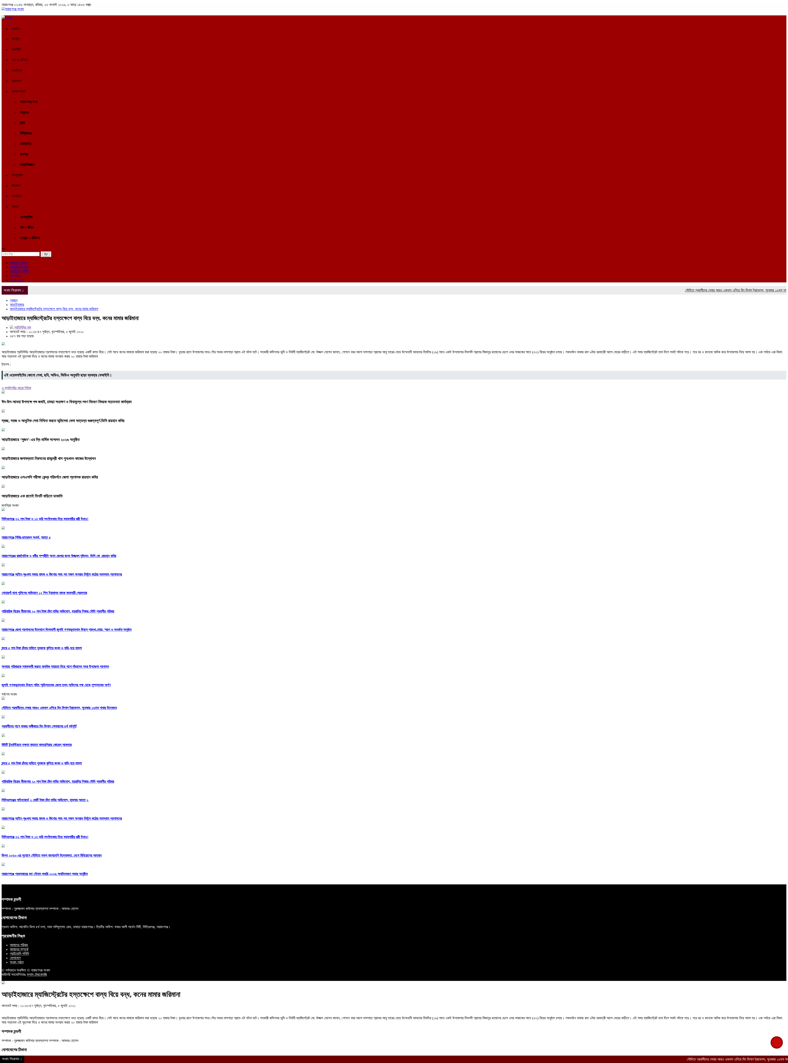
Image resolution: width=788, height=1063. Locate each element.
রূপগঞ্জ (24, 154)
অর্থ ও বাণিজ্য (20, 60)
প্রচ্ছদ (16, 28)
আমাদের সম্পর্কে (19, 267)
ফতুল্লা (24, 112)
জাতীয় (15, 39)
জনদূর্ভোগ (17, 175)
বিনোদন (16, 186)
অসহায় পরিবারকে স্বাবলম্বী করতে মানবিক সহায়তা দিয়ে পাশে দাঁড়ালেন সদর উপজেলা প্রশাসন (55, 667)
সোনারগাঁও (26, 144)
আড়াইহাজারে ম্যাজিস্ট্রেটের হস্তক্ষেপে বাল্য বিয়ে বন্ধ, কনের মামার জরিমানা (54, 309)
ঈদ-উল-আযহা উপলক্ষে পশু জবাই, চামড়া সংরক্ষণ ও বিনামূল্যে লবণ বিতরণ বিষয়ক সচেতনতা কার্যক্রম (67, 401)
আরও (15, 206)
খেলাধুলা (16, 196)
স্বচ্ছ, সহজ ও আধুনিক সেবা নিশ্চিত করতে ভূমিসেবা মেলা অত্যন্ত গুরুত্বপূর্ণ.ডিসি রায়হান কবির (63, 420)
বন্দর (22, 123)
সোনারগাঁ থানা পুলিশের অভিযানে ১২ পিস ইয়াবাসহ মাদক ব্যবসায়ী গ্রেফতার (44, 593)
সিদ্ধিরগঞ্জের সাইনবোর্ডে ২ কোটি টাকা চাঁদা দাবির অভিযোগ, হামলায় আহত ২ (45, 800)
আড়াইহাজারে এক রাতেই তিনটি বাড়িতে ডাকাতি (32, 496)
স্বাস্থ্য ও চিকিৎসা (30, 238)
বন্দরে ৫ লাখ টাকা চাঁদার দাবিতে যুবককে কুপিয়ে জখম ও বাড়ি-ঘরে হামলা (42, 648)
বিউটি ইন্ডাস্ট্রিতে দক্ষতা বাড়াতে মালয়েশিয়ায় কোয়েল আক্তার (37, 745)
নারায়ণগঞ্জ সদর (29, 102)
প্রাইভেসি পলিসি (19, 271)
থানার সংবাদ (19, 91)
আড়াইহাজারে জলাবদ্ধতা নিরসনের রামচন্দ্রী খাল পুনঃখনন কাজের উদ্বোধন (49, 458)
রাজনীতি (16, 49)
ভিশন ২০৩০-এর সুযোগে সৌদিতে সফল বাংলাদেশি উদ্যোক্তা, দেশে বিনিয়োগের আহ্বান (52, 855)
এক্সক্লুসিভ (26, 217)
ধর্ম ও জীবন (26, 227)
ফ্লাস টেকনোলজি (37, 974)
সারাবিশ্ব (17, 70)
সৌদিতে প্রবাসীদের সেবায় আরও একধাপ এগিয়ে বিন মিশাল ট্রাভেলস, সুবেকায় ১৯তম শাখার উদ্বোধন (705, 290)
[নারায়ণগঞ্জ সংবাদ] (13, 9)
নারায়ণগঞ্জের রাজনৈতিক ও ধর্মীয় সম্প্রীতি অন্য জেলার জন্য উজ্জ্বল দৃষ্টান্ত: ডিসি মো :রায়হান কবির (59, 556)
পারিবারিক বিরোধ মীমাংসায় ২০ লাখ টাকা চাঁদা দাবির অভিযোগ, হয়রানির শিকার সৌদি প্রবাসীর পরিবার (58, 611)
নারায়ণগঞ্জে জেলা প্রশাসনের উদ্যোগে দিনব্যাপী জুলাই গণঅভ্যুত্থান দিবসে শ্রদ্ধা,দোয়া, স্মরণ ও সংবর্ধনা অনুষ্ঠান (67, 630)
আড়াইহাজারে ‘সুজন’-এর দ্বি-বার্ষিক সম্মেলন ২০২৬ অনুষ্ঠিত (41, 439)
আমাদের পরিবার (19, 263)
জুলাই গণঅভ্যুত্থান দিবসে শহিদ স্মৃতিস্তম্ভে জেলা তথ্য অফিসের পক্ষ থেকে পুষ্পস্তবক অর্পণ (56, 685)
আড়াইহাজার (27, 165)
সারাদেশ (16, 81)
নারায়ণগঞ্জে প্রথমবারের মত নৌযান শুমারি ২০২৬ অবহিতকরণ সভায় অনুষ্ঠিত (45, 874)
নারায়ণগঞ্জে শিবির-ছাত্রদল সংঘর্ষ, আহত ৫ (26, 537)
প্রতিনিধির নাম (22, 327)
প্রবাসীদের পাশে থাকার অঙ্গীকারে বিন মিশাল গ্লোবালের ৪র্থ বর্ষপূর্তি (39, 726)
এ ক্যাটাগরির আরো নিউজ (16, 388)
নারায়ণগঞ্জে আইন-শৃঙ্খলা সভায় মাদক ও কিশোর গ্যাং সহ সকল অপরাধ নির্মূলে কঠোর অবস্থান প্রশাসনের (62, 574)
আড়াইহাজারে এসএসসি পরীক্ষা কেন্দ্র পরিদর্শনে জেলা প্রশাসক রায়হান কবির (50, 477)
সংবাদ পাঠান (17, 280)
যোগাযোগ (15, 276)
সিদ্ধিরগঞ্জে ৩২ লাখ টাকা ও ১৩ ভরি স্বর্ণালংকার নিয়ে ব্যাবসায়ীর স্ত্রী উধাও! (45, 519)
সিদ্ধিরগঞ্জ (26, 133)
